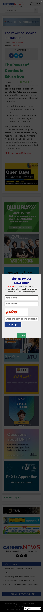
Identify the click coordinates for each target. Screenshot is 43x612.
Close (21, 335)
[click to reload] (16, 311)
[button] (41, 2)
